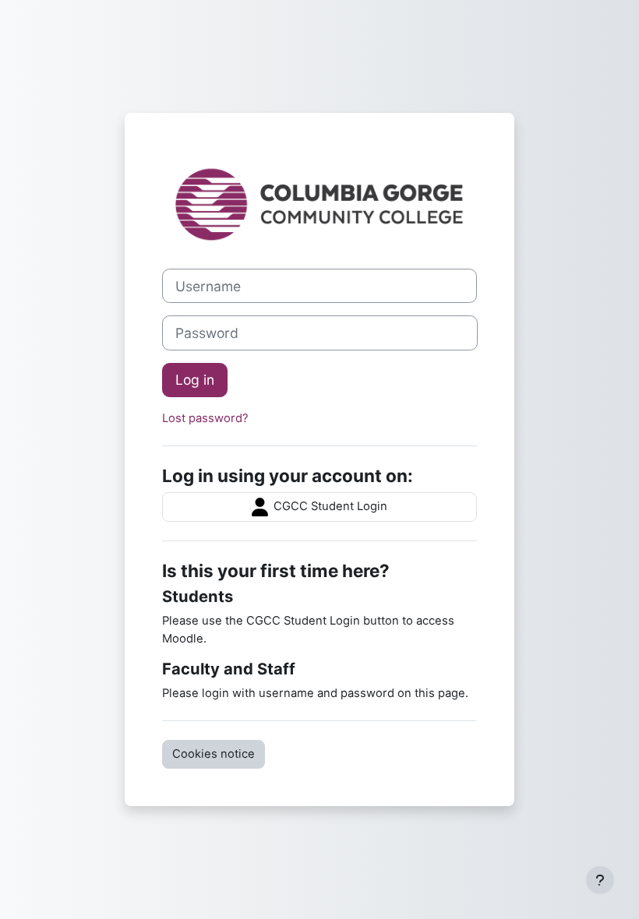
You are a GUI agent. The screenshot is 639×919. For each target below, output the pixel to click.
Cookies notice (213, 754)
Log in (194, 379)
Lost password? (205, 418)
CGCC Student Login (328, 506)
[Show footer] (600, 880)
